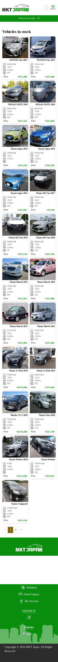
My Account (32, 601)
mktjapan (31, 587)
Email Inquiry (31, 594)
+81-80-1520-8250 (23, 580)
